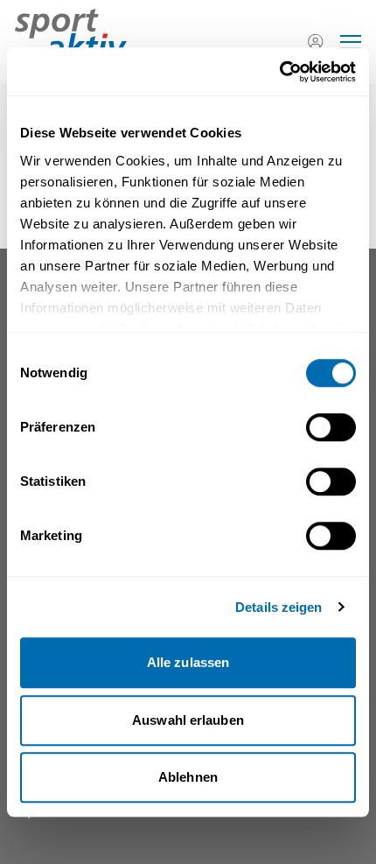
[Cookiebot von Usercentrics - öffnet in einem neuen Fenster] (279, 71)
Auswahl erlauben (188, 720)
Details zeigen (278, 607)
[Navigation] (350, 42)
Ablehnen (188, 776)
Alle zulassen (188, 662)
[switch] (331, 427)
